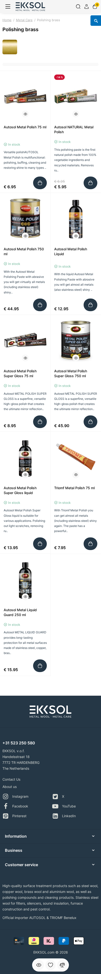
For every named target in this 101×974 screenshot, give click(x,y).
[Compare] (62, 965)
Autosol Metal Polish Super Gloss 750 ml (70, 373)
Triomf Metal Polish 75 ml (74, 488)
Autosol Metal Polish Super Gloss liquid (20, 490)
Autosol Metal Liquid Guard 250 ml (20, 612)
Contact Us (11, 779)
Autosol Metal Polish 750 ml (24, 251)
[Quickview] (25, 114)
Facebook (20, 806)
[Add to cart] (40, 183)
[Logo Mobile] (30, 6)
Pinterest (19, 816)
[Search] (78, 6)
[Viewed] (39, 965)
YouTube (69, 806)
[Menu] (7, 6)
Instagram (20, 796)
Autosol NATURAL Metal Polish (73, 129)
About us (9, 787)
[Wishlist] (50, 965)
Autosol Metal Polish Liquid (70, 251)
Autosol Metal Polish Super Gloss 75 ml (20, 373)
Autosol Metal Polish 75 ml (25, 127)
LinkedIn (69, 816)
